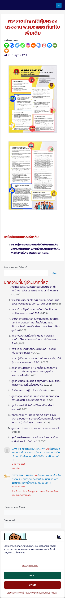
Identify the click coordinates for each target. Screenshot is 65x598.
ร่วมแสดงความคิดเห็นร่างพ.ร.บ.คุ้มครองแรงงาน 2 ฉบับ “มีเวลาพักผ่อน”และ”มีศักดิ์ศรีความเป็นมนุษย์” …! (36, 454)
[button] (59, 537)
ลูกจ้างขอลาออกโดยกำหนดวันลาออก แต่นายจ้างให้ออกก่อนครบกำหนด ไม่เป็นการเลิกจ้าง (34, 339)
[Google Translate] (38, 45)
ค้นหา (55, 273)
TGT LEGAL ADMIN (22, 475)
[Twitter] (17, 45)
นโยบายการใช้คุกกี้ (15, 592)
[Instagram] (28, 45)
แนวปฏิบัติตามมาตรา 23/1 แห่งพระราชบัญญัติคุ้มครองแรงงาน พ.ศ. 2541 (36, 360)
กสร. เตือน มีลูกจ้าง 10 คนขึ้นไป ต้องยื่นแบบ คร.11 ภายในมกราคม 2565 (34, 311)
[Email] (55, 45)
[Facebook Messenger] (49, 45)
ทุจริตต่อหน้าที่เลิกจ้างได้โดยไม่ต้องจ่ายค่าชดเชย (33, 407)
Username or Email (14, 507)
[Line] (6, 45)
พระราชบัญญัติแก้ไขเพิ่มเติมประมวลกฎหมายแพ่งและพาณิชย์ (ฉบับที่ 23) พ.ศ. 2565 (35, 302)
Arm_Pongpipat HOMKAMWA (28, 449)
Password (9, 520)
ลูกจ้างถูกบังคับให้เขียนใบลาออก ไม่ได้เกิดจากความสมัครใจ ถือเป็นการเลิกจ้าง (35, 398)
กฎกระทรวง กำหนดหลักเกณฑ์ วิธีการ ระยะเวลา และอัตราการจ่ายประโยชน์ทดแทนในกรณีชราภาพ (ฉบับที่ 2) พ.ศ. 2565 (35, 418)
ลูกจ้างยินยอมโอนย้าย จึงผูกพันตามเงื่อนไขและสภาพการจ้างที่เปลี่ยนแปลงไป (35, 383)
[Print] (33, 45)
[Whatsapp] (22, 45)
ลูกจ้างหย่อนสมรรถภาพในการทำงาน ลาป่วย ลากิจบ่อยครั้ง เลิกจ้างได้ (34, 439)
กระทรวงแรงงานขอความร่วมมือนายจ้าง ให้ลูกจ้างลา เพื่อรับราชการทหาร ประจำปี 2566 (34, 288)
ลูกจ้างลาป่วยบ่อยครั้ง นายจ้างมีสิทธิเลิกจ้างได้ (35, 428)
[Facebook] (12, 45)
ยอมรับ (32, 575)
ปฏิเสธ (32, 585)
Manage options (30, 565)
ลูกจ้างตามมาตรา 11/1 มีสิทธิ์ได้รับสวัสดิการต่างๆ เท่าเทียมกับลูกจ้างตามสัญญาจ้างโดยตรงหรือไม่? (34, 371)
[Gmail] (44, 45)
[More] (6, 50)
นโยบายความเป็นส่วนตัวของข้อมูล (41, 592)
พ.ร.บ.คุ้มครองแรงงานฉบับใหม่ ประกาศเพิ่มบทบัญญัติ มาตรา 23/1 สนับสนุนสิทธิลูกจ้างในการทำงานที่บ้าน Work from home (35, 249)
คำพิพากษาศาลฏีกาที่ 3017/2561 (28, 390)
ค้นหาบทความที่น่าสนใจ (16, 267)
